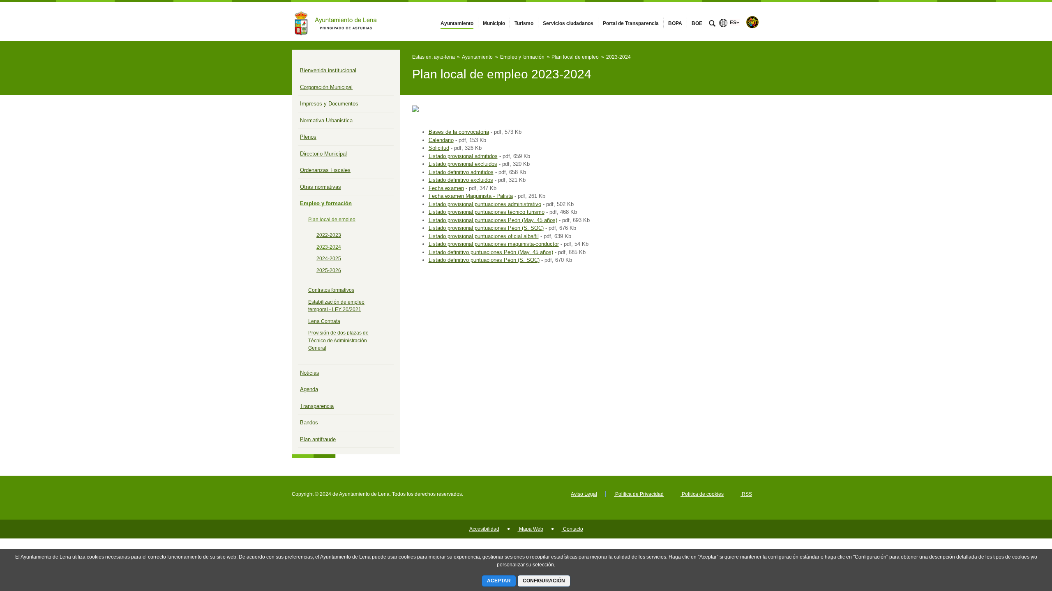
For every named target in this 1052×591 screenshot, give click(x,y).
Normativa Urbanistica (326, 120)
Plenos (308, 137)
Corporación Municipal (326, 87)
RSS (746, 494)
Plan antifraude (318, 439)
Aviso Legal (584, 494)
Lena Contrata (324, 321)
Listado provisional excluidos (463, 164)
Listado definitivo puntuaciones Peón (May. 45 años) (491, 252)
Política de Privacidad (639, 494)
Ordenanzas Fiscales (325, 170)
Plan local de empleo (331, 219)
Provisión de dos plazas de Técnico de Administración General (338, 340)
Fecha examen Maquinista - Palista (471, 196)
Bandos (309, 422)
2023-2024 (328, 247)
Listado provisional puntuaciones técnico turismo (486, 212)
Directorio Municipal (323, 154)
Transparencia (317, 406)
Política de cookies (702, 494)
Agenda (309, 389)
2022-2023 (328, 235)
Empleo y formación (326, 203)
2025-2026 (328, 270)
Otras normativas (320, 187)
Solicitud (439, 148)
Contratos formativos (331, 290)
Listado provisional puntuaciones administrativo (485, 204)
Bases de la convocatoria (459, 132)
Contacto (572, 529)
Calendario (441, 140)
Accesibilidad (484, 529)
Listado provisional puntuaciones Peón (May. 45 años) (493, 220)
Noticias (309, 373)
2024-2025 (328, 258)
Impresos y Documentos (329, 104)
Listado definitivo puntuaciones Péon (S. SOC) (484, 260)
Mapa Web (530, 529)
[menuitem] (456, 23)
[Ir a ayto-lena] (337, 21)
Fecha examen (446, 188)
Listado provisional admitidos (463, 156)
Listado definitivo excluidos (461, 180)
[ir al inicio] (1019, 542)
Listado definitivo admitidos (461, 172)
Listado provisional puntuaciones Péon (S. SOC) (486, 228)
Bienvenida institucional (328, 70)
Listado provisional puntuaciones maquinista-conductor (494, 244)
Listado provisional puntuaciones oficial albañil (484, 236)
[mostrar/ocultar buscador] (712, 24)
